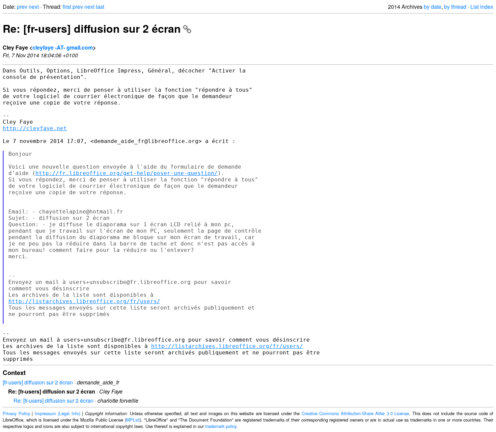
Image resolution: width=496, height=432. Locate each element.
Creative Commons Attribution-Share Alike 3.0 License (355, 413)
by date (432, 6)
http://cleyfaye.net (35, 128)
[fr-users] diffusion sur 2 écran (38, 382)
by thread (455, 6)
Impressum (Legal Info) (57, 413)
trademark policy (220, 426)
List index (481, 6)
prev (22, 6)
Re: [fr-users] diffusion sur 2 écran (92, 28)
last (100, 6)
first (67, 6)
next (34, 6)
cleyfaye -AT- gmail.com (62, 47)
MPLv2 (133, 419)
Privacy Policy (16, 413)
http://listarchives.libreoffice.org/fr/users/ (84, 301)
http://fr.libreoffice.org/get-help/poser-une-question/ (126, 173)
